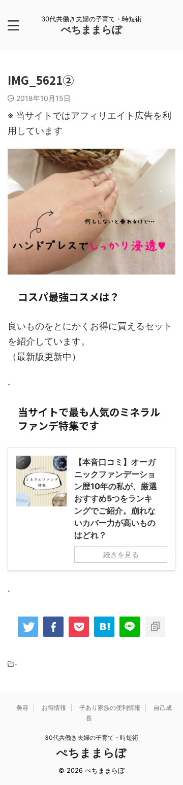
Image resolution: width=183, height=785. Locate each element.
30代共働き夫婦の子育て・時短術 (91, 737)
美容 (22, 707)
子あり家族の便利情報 (109, 707)
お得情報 (54, 707)
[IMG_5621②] (104, 627)
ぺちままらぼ (91, 29)
